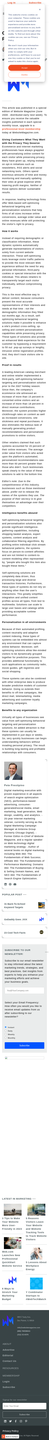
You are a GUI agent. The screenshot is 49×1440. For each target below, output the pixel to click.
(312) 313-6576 (22, 1335)
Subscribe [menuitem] (9, 1387)
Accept (25, 68)
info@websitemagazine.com (28, 1328)
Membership (11, 1375)
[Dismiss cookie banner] (40, 9)
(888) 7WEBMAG (23, 1331)
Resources (11, 1368)
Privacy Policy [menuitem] (11, 1431)
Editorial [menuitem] (8, 1355)
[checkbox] (24, 1033)
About (7, 1344)
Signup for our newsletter (15, 1400)
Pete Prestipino (14, 785)
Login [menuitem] (6, 1381)
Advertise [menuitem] (9, 1350)
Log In (12, 2)
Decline (24, 75)
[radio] (24, 1027)
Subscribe (35, 2)
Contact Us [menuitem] (9, 1361)
